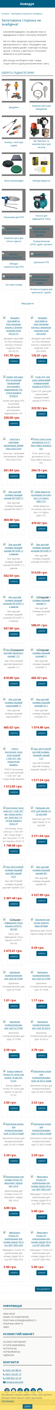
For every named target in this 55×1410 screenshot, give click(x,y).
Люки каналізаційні (13, 180)
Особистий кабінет (14, 1341)
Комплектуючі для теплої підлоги (13, 240)
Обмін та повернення (16, 1317)
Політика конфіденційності (19, 1320)
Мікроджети (27, 303)
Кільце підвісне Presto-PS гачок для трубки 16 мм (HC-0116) (13, 1090)
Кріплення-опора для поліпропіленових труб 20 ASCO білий (41, 1088)
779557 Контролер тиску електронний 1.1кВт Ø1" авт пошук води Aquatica (13, 774)
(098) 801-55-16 (13, 1378)
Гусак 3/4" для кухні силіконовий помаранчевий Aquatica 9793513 (41, 396)
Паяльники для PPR (14, 217)
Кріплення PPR (41, 262)
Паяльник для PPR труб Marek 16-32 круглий (41, 822)
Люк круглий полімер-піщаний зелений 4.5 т (41, 713)
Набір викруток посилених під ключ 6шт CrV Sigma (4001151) (41, 511)
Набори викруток (41, 180)
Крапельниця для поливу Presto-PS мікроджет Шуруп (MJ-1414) (13, 1195)
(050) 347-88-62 (13, 1370)
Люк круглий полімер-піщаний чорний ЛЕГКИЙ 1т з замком (13, 563)
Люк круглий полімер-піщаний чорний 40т (41, 881)
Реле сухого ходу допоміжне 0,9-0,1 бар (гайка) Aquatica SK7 (41, 458)
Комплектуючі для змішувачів (41, 107)
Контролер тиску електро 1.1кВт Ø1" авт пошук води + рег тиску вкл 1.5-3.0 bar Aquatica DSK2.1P (13, 835)
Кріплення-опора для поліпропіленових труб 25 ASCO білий (13, 1141)
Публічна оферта (13, 1323)
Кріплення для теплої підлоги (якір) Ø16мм (41, 932)
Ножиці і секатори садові (13, 144)
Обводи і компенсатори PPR (14, 265)
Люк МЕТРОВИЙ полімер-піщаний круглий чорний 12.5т (14, 884)
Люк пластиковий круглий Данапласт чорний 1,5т (13, 664)
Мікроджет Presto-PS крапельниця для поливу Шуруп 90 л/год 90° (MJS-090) (41, 1254)
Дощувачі (14, 107)
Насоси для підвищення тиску (41, 217)
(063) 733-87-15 (13, 1374)
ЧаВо (6, 1327)
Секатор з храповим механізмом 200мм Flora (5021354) (13, 456)
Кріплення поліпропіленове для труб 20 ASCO (41, 1036)
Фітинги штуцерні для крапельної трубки (41, 291)
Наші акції (9, 1313)
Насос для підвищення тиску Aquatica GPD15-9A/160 (13, 938)
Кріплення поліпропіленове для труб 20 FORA (13, 986)
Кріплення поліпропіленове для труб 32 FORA (13, 1036)
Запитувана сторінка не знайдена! (26, 13)
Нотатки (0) (10, 1348)
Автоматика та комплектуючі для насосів (41, 144)
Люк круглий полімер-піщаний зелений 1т (41, 664)
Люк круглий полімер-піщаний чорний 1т (41, 611)
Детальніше (8, 1401)
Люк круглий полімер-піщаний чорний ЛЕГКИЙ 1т (13, 506)
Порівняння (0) (11, 1351)
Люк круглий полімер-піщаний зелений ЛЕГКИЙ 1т (41, 558)
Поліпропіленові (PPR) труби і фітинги (41, 243)
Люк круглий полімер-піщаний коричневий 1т (13, 713)
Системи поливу (13, 284)
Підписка (8, 1355)
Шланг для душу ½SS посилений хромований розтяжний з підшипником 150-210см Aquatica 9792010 (13, 407)
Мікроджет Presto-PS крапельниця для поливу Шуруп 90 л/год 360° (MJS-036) (14, 1254)
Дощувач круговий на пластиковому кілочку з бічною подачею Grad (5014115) (13, 345)
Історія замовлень (14, 1345)
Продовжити (43, 1289)
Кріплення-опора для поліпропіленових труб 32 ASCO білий (41, 1141)
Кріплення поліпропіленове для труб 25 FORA (41, 986)
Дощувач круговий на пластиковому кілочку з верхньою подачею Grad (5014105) (41, 345)
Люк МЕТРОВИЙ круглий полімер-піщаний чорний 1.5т (41, 766)
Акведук (27, 4)
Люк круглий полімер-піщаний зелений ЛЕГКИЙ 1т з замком (13, 616)
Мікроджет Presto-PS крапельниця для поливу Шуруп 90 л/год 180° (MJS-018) (41, 1199)
